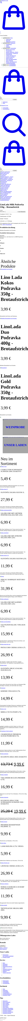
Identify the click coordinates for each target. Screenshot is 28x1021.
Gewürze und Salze (10, 57)
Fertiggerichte (9, 54)
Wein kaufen (5, 1005)
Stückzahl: (2, 211)
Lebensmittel (13, 48)
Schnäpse (8, 46)
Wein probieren (6, 1004)
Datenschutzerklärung (7, 966)
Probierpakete (6, 980)
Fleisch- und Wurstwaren (11, 61)
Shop (4, 963)
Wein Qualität (6, 1003)
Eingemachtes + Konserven (12, 53)
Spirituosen (12, 43)
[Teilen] (3, 1019)
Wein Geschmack (6, 1002)
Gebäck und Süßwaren (11, 55)
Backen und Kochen (10, 49)
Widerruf (5, 971)
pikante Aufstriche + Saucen (12, 52)
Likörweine (8, 39)
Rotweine (8, 40)
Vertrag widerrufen (7, 972)
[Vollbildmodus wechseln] (1, 1019)
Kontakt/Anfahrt (6, 957)
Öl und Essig (9, 50)
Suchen (14, 99)
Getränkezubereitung (10, 63)
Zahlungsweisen (6, 970)
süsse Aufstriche (9, 60)
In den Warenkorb (21, 211)
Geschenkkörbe (12, 65)
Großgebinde (9, 44)
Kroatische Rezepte (7, 1013)
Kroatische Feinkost (7, 1010)
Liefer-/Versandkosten (7, 224)
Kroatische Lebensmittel (8, 1009)
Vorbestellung (6, 982)
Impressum (5, 965)
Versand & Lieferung (7, 969)
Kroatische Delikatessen (8, 1012)
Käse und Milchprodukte (11, 59)
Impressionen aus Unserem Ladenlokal (8, 955)
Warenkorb (5, 964)
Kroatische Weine (6, 995)
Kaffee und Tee (9, 58)
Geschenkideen (12, 64)
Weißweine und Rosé (10, 41)
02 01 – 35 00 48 (3, 947)
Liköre (7, 45)
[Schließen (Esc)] (4, 1019)
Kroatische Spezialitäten (8, 1008)
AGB (4, 967)
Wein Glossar (5, 1007)
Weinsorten (5, 1001)
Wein (11, 37)
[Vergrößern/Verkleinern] (0, 1019)
